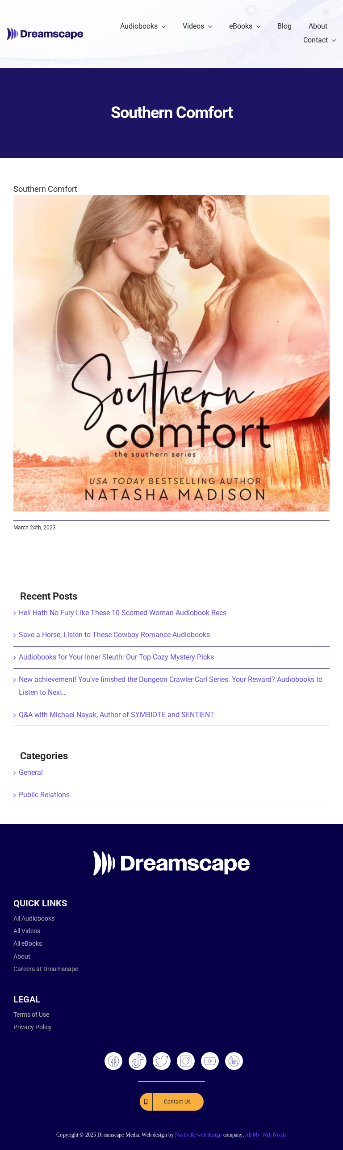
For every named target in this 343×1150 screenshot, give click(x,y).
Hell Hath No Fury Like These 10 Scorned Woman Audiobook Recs (122, 613)
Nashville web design (198, 1135)
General (31, 772)
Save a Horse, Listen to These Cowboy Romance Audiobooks (114, 634)
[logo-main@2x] (45, 31)
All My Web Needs (266, 1135)
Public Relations (44, 795)
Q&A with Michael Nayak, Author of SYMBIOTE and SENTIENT (116, 714)
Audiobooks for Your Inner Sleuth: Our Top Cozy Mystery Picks (116, 657)
